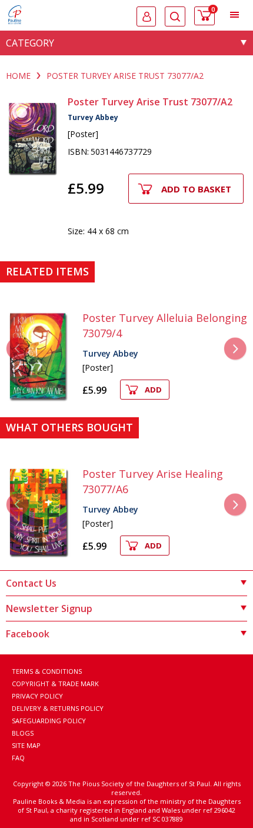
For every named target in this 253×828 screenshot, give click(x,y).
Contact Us (31, 583)
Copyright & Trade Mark (55, 683)
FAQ (18, 757)
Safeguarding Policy (49, 720)
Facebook (27, 633)
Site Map (26, 745)
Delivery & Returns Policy (58, 708)
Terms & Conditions (47, 671)
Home (18, 75)
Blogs (23, 733)
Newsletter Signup (49, 608)
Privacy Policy (37, 695)
